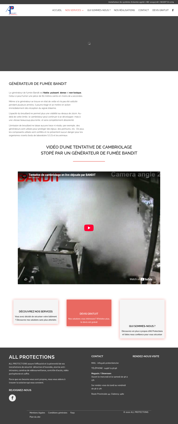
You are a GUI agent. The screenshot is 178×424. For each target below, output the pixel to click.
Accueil (57, 10)
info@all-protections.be (108, 363)
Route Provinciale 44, (101, 394)
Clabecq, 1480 (117, 394)
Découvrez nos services (36, 311)
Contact (143, 10)
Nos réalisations (124, 10)
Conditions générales (57, 413)
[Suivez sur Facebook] (12, 397)
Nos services (73, 10)
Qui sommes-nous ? (99, 10)
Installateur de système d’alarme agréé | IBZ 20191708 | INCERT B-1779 (141, 2)
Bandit (36, 92)
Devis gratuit (89, 313)
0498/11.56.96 (110, 368)
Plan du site (35, 417)
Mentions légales (37, 413)
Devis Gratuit (160, 10)
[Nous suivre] (173, 12)
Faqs (72, 413)
